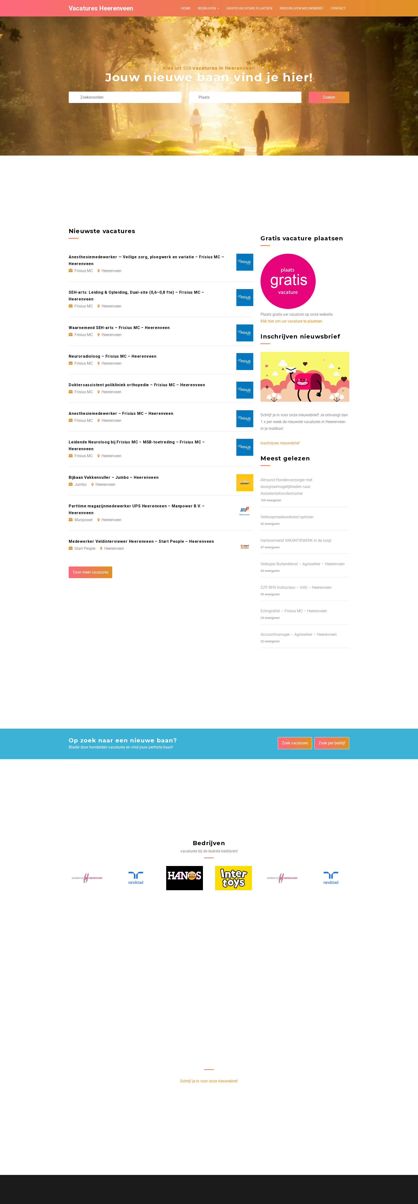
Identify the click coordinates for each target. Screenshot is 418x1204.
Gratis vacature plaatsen (249, 8)
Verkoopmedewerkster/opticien (287, 517)
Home (186, 8)
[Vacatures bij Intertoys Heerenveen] (184, 878)
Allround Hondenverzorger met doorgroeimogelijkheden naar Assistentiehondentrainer (286, 487)
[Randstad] (87, 878)
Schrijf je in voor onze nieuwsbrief (209, 1081)
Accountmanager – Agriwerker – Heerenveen (299, 634)
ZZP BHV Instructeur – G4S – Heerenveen (296, 587)
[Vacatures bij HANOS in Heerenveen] (136, 878)
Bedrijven (207, 8)
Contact (338, 8)
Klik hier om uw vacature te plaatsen (291, 321)
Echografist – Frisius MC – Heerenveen (294, 611)
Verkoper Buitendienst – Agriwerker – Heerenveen (303, 564)
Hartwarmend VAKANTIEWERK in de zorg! (296, 540)
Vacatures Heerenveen (101, 8)
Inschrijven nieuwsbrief (301, 8)
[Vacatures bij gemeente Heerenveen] (233, 878)
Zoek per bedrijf (332, 743)
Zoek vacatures (295, 743)
